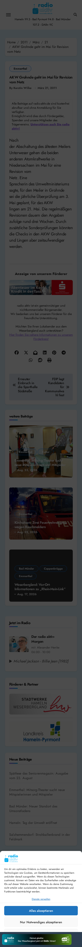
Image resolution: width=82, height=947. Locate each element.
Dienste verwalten (41, 899)
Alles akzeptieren (41, 910)
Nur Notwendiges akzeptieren (41, 922)
